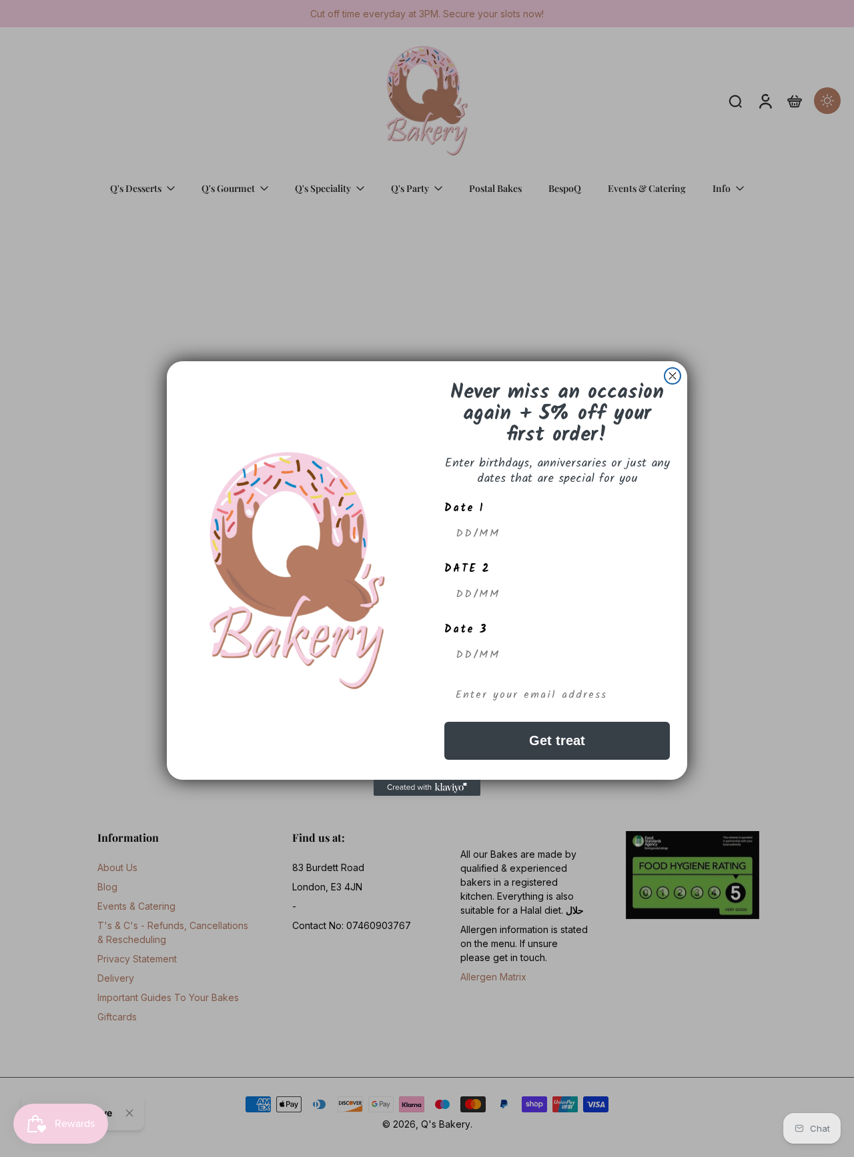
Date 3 (466, 629)
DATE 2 (467, 569)
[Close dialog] (673, 376)
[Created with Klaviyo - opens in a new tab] (427, 788)
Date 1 (464, 508)
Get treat (557, 740)
